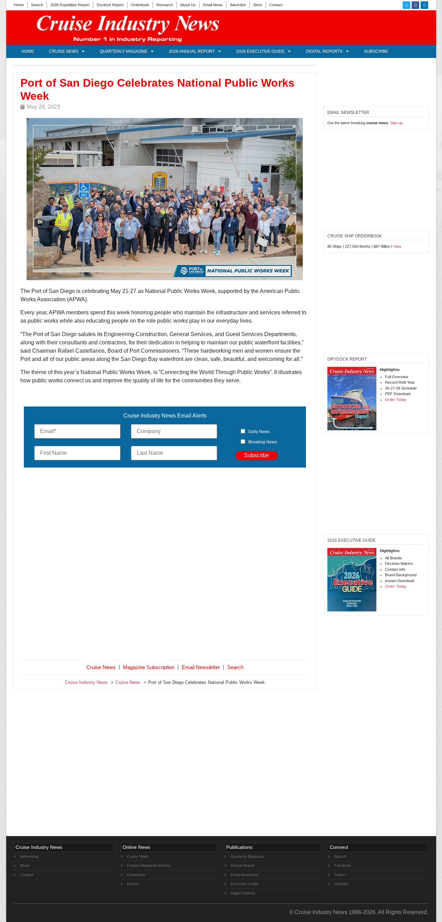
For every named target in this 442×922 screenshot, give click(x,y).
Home (19, 5)
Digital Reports (324, 51)
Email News (213, 5)
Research (164, 5)
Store (257, 5)
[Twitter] (406, 5)
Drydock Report (110, 5)
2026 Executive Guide (260, 51)
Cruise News (63, 51)
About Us (188, 5)
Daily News (259, 431)
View (397, 246)
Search (37, 5)
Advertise (238, 5)
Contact (275, 5)
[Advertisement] (165, 565)
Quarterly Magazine (123, 51)
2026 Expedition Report (69, 5)
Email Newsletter (201, 667)
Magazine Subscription (148, 667)
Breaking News (262, 442)
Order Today (395, 400)
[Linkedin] (424, 5)
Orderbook (140, 5)
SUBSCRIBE (376, 51)
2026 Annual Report (192, 51)
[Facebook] (415, 5)
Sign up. (397, 123)
